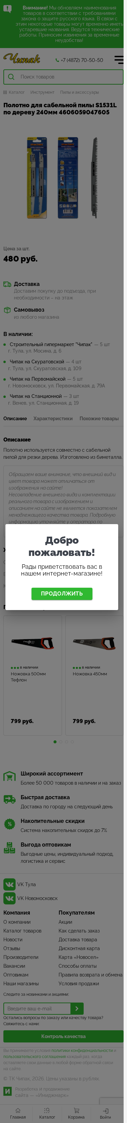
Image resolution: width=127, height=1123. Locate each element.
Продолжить (62, 593)
